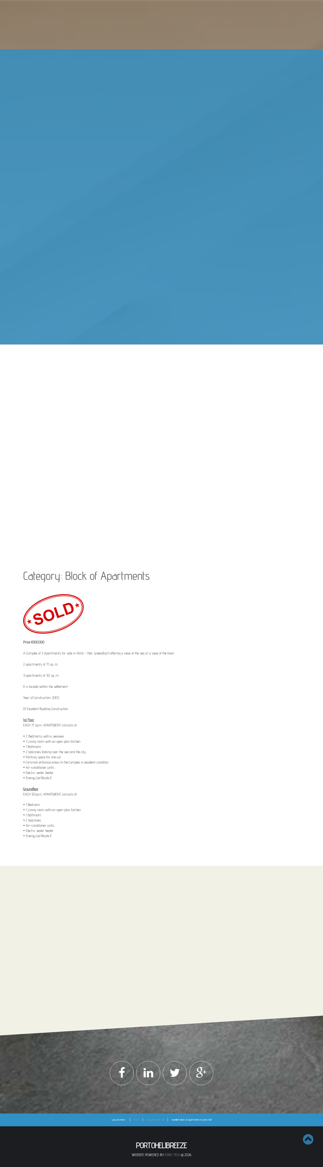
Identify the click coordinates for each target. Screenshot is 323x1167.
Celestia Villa (138, 129)
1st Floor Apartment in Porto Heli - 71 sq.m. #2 (156, 173)
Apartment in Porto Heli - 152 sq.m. (150, 206)
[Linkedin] (148, 1073)
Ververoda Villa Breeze (144, 116)
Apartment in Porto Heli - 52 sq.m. (150, 200)
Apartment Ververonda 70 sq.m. (149, 272)
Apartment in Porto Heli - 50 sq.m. (150, 193)
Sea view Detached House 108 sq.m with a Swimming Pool (155, 94)
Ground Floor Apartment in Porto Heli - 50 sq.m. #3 (157, 158)
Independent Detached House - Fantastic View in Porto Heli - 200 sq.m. (157, 215)
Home (166, 56)
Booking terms (104, 938)
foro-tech (172, 1155)
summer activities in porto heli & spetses (166, 322)
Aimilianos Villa (139, 122)
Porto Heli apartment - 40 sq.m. (149, 234)
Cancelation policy (106, 944)
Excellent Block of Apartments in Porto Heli (153, 180)
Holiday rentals (166, 251)
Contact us (166, 336)
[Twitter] (175, 1073)
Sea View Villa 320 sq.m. (145, 85)
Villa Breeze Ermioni (142, 299)
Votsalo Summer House (144, 286)
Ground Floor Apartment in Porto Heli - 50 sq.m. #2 (157, 148)
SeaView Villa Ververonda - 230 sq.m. (152, 187)
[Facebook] (122, 1073)
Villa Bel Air (137, 306)
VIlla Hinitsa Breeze (142, 292)
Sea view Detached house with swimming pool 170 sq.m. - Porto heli (157, 225)
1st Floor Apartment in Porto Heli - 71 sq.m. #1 (156, 167)
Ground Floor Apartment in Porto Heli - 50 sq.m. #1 (157, 137)
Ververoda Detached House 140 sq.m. (152, 102)
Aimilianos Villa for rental (144, 279)
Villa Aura (137, 109)
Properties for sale (166, 70)
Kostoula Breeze (140, 266)
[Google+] (201, 1073)
